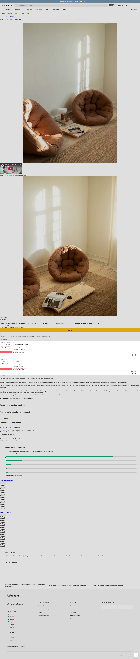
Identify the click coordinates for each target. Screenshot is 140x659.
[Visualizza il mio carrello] (135, 5)
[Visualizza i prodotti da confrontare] (132, 5)
